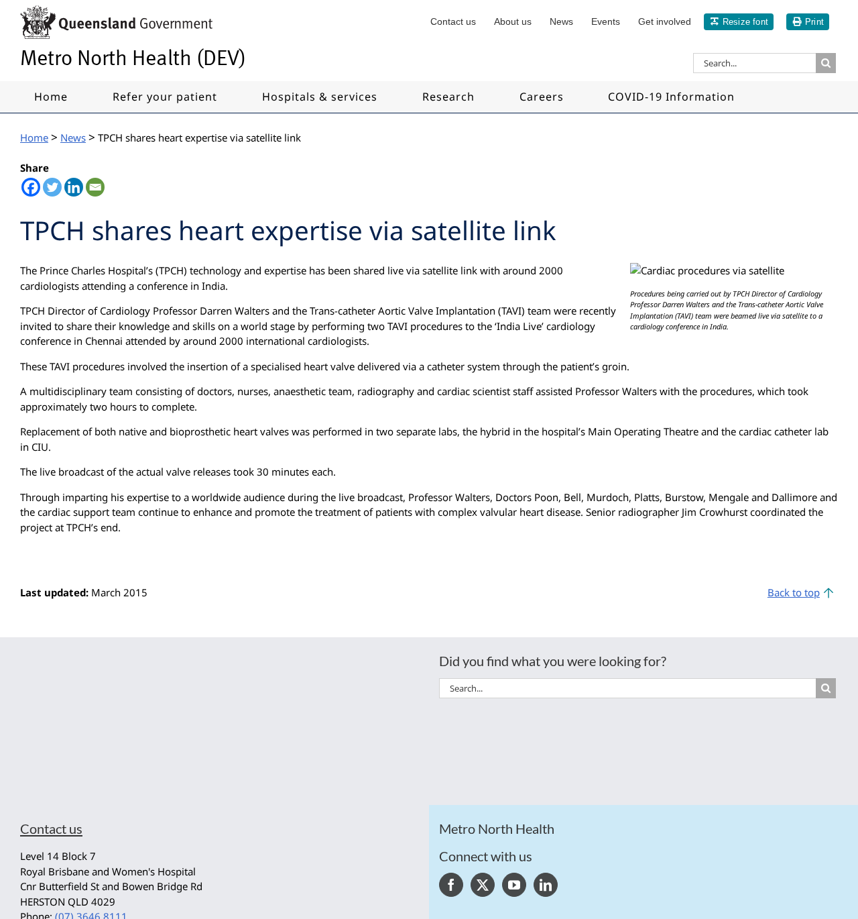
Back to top (794, 592)
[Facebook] (30, 187)
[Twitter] (52, 187)
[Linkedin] (73, 187)
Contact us (51, 828)
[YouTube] (514, 885)
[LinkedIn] (546, 885)
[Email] (95, 187)
